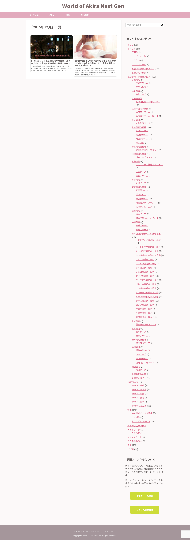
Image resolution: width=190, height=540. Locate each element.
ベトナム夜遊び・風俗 (146, 284)
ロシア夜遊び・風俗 (145, 304)
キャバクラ (137, 432)
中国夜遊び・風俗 (144, 308)
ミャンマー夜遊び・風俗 (147, 296)
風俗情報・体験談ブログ (138, 76)
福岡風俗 (136, 347)
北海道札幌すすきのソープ (148, 101)
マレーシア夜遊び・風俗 (147, 292)
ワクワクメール (139, 64)
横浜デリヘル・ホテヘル (147, 218)
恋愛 (129, 445)
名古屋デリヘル (143, 111)
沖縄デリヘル (142, 225)
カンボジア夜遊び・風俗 (147, 251)
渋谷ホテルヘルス (144, 206)
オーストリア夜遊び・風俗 (148, 247)
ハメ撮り (136, 417)
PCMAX (135, 52)
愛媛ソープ (141, 183)
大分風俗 (136, 120)
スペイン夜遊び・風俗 (146, 263)
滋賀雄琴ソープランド (146, 324)
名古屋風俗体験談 (140, 108)
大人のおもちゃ (134, 440)
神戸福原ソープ (143, 342)
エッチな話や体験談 (136, 425)
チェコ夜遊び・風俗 (145, 271)
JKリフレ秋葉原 (139, 405)
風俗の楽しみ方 (139, 373)
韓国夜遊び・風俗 (144, 317)
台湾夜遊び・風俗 (144, 313)
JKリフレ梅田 (138, 393)
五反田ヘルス (142, 190)
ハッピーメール (139, 56)
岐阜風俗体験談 (139, 146)
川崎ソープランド (144, 157)
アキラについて (110, 531)
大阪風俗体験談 (139, 127)
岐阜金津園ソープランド (147, 150)
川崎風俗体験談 (139, 154)
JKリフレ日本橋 (139, 389)
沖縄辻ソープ (142, 229)
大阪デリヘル (142, 134)
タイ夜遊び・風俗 (144, 267)
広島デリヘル (142, 175)
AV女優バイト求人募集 (142, 413)
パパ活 (130, 449)
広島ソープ (141, 171)
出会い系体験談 (139, 72)
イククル (136, 60)
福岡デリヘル (142, 358)
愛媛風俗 (136, 179)
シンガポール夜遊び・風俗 (148, 255)
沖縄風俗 (136, 222)
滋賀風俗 (136, 321)
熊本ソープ (141, 331)
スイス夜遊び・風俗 (145, 259)
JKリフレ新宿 (138, 385)
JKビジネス (132, 382)
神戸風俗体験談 (139, 339)
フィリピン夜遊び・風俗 (147, 280)
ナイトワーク (133, 429)
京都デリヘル (142, 82)
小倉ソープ (141, 354)
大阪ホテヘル (142, 138)
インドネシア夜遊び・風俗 (148, 239)
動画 (129, 410)
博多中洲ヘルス (143, 350)
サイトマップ (79, 531)
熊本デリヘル (142, 335)
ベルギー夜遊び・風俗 (146, 288)
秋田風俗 (136, 366)
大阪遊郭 (140, 142)
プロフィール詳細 (144, 495)
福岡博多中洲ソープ (145, 362)
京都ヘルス (141, 87)
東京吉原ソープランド (146, 202)
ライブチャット (134, 436)
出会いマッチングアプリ (143, 68)
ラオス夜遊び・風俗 (145, 300)
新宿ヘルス (141, 194)
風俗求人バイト (139, 378)
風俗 (68, 15)
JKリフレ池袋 (138, 397)
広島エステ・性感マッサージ (149, 164)
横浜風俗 (136, 210)
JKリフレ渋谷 (138, 401)
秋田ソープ (141, 369)
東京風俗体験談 (139, 187)
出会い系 (34, 15)
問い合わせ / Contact (94, 531)
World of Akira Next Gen (93, 6)
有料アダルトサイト (141, 421)
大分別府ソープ (143, 123)
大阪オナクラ (142, 130)
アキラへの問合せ (144, 509)
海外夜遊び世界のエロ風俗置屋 (146, 233)
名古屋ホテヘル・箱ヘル (147, 115)
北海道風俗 (137, 98)
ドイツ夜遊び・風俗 (145, 275)
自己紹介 (85, 15)
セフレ (51, 15)
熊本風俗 (136, 328)
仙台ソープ (141, 94)
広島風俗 (136, 161)
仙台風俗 (136, 91)
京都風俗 (136, 79)
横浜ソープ (141, 214)
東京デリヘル (142, 198)
